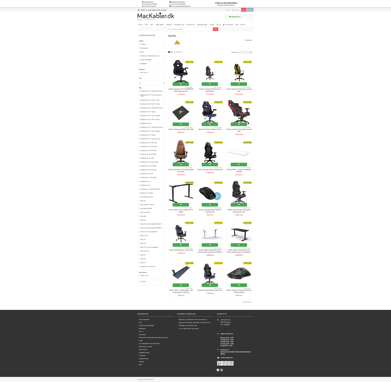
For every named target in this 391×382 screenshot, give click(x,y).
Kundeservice (148, 2)
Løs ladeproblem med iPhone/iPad (149, 343)
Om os (141, 331)
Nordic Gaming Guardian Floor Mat (181, 129)
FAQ (140, 322)
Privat (243, 10)
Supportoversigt (143, 358)
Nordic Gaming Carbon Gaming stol (210, 169)
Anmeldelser (142, 334)
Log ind (228, 10)
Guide (141, 340)
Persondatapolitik (144, 319)
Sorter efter (234, 52)
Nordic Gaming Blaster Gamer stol (210, 290)
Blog (140, 364)
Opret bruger (235, 10)
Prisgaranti (142, 355)
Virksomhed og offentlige (146, 325)
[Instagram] (222, 370)
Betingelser (142, 328)
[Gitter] (169, 52)
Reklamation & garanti (145, 346)
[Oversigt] (171, 52)
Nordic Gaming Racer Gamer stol (181, 250)
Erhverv (250, 10)
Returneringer (143, 349)
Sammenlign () (178, 52)
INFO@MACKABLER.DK (178, 2)
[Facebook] (218, 370)
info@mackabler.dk (226, 357)
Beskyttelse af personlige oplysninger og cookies (153, 337)
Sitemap (141, 361)
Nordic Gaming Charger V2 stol (210, 129)
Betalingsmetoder (144, 352)
